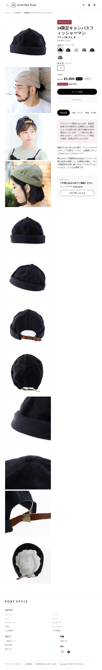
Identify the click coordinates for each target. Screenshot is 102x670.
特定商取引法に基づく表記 (45, 664)
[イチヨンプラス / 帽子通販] (23, 5)
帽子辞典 (8, 645)
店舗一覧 (63, 641)
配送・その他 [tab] (90, 113)
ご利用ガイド (10, 641)
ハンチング (56, 623)
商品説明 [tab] (63, 113)
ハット (54, 615)
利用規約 (28, 664)
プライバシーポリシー (13, 664)
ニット (7, 619)
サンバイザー (57, 627)
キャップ (8, 615)
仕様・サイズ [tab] (77, 113)
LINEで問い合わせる (77, 193)
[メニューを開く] (7, 5)
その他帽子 (9, 631)
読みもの (8, 649)
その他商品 (56, 631)
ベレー (54, 619)
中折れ (7, 627)
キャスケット (10, 623)
